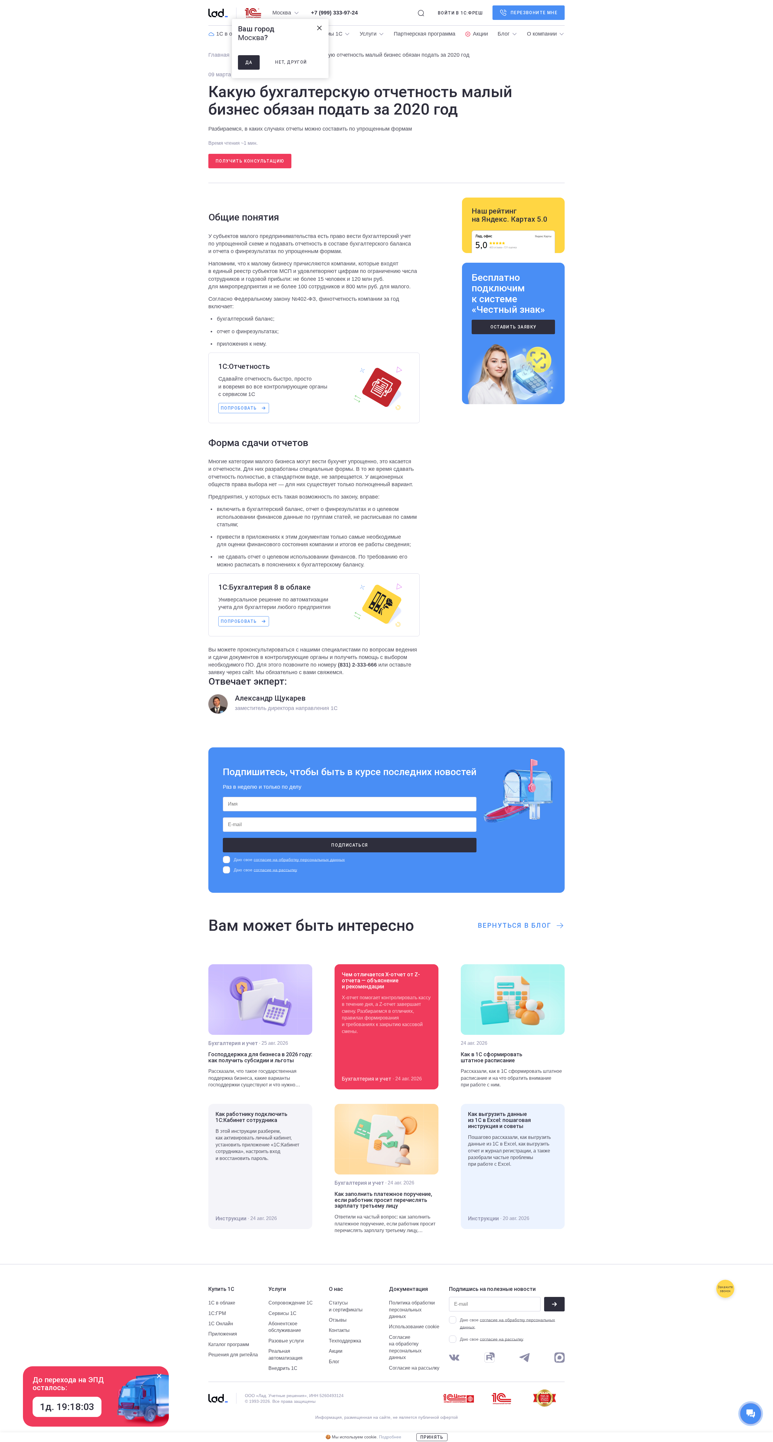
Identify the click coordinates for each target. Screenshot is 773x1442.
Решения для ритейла (233, 1354)
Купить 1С (221, 1289)
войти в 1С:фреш (460, 13)
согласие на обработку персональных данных (299, 859)
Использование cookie (414, 1326)
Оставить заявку (513, 327)
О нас (336, 1289)
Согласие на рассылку (414, 1368)
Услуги (277, 1289)
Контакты (339, 1330)
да (248, 62)
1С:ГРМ (217, 1313)
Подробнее (390, 1436)
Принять (432, 1437)
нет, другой (291, 62)
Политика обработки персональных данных (412, 1309)
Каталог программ (228, 1344)
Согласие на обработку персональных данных (405, 1347)
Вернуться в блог (514, 925)
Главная (218, 55)
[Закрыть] (159, 1376)
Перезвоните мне (534, 12)
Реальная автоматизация (285, 1354)
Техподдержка (345, 1340)
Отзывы (338, 1320)
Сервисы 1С (282, 1313)
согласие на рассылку (275, 869)
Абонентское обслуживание (284, 1327)
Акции (335, 1351)
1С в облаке (221, 1302)
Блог (334, 1361)
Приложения (222, 1333)
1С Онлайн (220, 1323)
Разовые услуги (286, 1340)
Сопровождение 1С (290, 1302)
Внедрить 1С (282, 1368)
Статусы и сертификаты (346, 1306)
